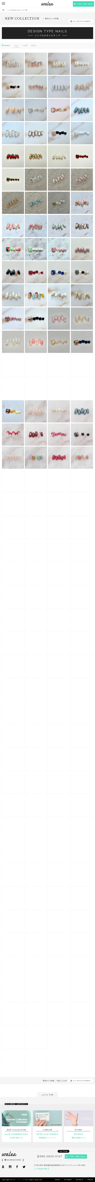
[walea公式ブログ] (3, 1167)
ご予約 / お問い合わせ (77, 1156)
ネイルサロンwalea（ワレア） (47, 3)
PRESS (90, 1180)
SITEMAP (68, 1180)
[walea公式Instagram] (10, 1167)
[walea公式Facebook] (17, 1167)
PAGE (47, 1095)
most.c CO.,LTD (18, 1180)
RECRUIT (79, 1180)
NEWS (57, 1180)
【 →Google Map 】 (42, 1169)
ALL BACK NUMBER (82, 21)
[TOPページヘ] (3, 10)
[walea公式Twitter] (24, 1167)
